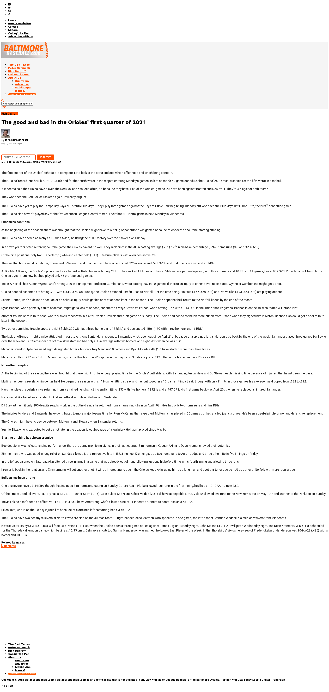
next (22, 542)
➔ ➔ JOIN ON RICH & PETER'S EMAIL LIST (31, 162)
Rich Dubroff (13, 140)
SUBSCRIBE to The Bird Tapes (22, 94)
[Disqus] (164, 590)
